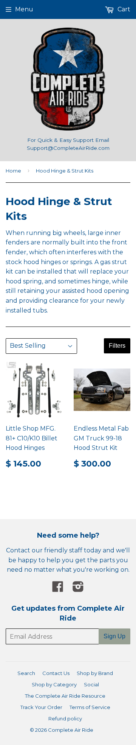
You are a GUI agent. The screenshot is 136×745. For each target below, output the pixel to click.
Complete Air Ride (70, 730)
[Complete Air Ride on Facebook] (57, 589)
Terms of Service (90, 707)
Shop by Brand (95, 673)
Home (13, 171)
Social (91, 684)
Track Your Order (41, 707)
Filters (117, 345)
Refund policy (65, 718)
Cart (123, 9)
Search (26, 673)
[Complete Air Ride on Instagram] (78, 589)
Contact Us (56, 673)
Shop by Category (54, 684)
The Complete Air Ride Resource (65, 696)
